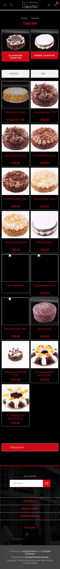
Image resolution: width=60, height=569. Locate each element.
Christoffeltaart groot (44, 155)
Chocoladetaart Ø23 (15, 155)
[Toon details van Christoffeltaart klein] (15, 181)
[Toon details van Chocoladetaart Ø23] (15, 138)
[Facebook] (27, 534)
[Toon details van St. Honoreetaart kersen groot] (15, 397)
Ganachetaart (44, 328)
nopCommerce (29, 551)
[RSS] (33, 533)
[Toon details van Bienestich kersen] (15, 94)
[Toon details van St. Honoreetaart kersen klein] (44, 354)
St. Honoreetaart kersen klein (45, 374)
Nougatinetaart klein (15, 328)
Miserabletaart (44, 242)
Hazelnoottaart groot (44, 198)
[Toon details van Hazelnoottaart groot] (44, 181)
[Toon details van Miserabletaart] (44, 224)
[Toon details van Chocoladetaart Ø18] (44, 94)
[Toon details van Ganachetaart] (44, 311)
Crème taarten (44, 55)
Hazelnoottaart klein (15, 242)
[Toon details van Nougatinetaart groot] (44, 268)
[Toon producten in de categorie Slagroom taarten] (15, 41)
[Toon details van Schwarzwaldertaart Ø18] (15, 354)
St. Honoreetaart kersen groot (15, 417)
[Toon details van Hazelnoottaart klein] (15, 224)
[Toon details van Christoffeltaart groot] (44, 138)
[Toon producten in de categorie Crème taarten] (44, 41)
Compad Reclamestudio (36, 557)
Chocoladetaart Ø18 (44, 112)
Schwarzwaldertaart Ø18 (15, 374)
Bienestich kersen (15, 112)
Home (24, 18)
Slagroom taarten (15, 56)
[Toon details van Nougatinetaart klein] (15, 311)
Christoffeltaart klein (15, 198)
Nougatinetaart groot (44, 285)
